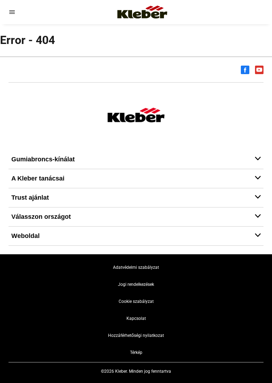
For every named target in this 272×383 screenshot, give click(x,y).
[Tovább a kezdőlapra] (142, 12)
